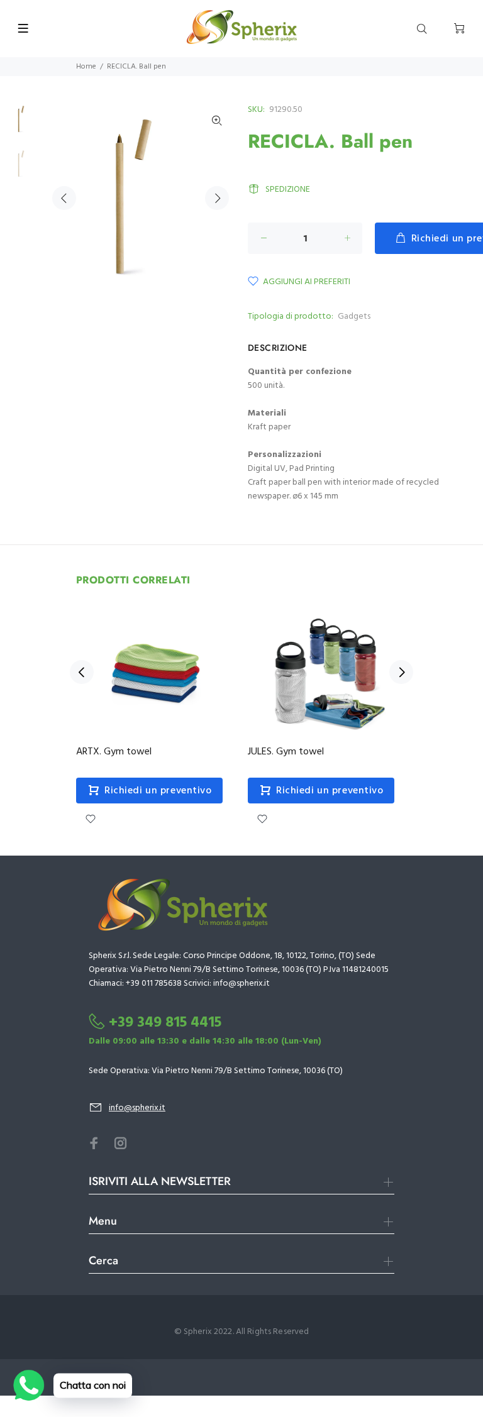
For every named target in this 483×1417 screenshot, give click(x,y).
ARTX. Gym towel (114, 752)
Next (217, 198)
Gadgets (354, 316)
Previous (64, 198)
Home (86, 66)
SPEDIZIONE (287, 189)
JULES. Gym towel (286, 752)
